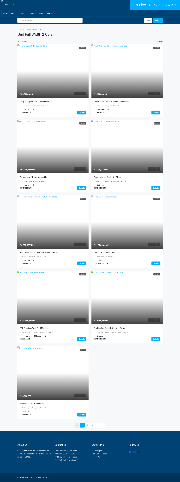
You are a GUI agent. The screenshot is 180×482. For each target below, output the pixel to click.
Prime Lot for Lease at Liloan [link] (107, 252)
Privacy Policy (96, 457)
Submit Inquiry (96, 451)
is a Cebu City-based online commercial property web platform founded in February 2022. (34, 454)
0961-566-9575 (167, 5)
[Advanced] (141, 20)
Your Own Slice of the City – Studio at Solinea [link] (40, 252)
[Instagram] (134, 451)
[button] (158, 33)
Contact (50, 13)
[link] (53, 71)
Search (158, 20)
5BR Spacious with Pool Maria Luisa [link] (35, 328)
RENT (22, 13)
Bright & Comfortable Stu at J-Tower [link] (109, 328)
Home (5, 13)
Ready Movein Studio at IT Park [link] (107, 177)
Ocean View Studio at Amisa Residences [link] (111, 102)
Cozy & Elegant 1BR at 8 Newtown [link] (34, 102)
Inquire (32, 13)
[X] (138, 451)
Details (82, 112)
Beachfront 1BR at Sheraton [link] (32, 404)
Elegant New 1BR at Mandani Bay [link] (34, 177)
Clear (148, 20)
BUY (12, 13)
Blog (41, 13)
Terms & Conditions (99, 454)
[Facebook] (130, 451)
